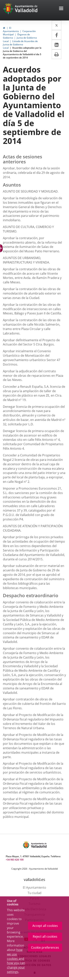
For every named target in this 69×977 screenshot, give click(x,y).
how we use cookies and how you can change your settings (16, 961)
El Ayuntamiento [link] (11, 29)
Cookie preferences (45, 947)
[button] (61, 9)
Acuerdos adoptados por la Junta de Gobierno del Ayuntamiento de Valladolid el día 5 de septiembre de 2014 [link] (22, 52)
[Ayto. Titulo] (38, 845)
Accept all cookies (45, 926)
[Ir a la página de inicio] (9, 8)
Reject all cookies (45, 936)
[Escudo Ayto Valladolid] (26, 845)
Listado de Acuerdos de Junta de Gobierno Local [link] (20, 44)
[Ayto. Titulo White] (26, 8)
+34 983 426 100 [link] (15, 859)
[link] (4, 28)
